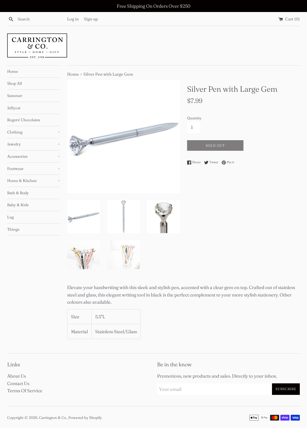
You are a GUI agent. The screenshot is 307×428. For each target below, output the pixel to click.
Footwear (33, 168)
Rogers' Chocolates (23, 119)
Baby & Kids (18, 204)
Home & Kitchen (33, 180)
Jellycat (13, 107)
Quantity (194, 118)
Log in (73, 18)
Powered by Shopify (85, 417)
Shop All (14, 83)
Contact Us (18, 383)
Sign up (91, 18)
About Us (16, 376)
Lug (10, 217)
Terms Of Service (24, 390)
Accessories (33, 156)
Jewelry (33, 144)
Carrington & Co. (53, 417)
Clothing (33, 132)
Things (13, 229)
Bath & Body (18, 192)
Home (12, 71)
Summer (14, 95)
